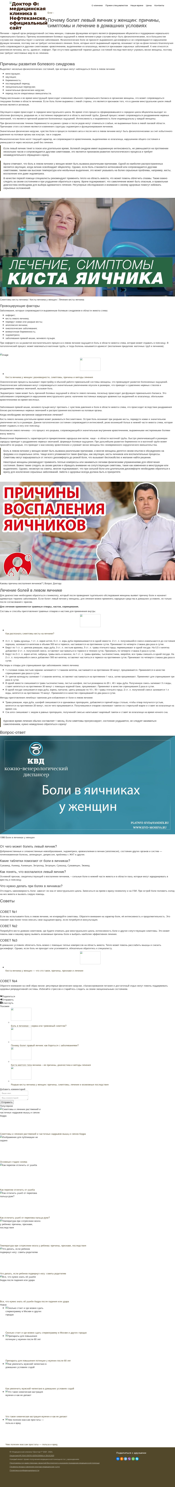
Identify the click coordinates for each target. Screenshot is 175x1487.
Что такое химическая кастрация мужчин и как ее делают (36, 1416)
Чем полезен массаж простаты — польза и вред (31, 1444)
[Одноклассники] (121, 1459)
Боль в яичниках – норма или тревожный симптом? (38, 1025)
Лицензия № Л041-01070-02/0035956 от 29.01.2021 (32, 1455)
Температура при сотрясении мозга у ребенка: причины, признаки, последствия (43, 1245)
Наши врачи (136, 5)
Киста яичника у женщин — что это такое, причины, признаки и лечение (44, 970)
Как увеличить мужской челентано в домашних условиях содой (39, 1388)
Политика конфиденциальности (24, 1470)
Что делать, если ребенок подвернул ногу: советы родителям (33, 1273)
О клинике (97, 5)
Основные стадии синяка (13, 1161)
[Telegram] (125, 1459)
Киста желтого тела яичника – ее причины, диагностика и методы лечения (51, 1065)
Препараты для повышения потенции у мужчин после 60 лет (38, 1360)
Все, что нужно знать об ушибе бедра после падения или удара (34, 1301)
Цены (149, 5)
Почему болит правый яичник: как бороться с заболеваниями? (45, 1045)
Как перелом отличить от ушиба (17, 1189)
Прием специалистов (116, 5)
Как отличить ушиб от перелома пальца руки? (25, 1217)
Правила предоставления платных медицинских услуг (35, 1467)
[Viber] (129, 1459)
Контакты (159, 5)
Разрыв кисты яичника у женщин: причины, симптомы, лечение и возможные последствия (60, 1084)
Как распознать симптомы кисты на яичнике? (29, 633)
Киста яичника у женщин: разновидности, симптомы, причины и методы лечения (49, 377)
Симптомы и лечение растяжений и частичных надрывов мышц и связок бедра (43, 1133)
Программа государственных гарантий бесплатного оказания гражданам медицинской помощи (55, 1463)
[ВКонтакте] (117, 1459)
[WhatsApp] (133, 1459)
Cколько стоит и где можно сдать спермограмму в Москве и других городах (46, 1332)
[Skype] (137, 1459)
